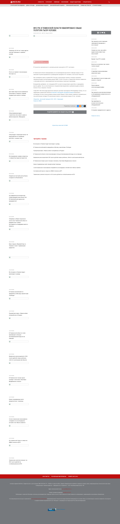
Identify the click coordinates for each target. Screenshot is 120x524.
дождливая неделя (42, 5)
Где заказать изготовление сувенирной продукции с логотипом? (99, 43)
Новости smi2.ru (95, 115)
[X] (85, 106)
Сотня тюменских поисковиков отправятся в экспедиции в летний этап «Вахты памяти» (57, 167)
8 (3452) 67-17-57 (67, 492)
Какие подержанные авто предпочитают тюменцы (47, 164)
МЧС (55, 99)
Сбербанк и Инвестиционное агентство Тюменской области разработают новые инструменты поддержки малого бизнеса (18, 222)
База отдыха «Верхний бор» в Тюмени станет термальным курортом (17, 245)
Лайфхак (56, 2)
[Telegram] (82, 106)
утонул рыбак (97, 5)
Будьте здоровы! (75, 2)
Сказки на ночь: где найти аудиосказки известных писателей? (98, 52)
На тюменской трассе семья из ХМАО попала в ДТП (47, 171)
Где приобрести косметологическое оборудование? (97, 103)
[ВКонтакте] (78, 106)
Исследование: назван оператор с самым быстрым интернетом (18, 157)
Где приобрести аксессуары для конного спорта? (100, 79)
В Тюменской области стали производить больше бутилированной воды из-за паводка (57, 154)
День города (30, 5)
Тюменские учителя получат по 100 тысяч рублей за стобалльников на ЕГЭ (54, 174)
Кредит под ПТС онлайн (98, 59)
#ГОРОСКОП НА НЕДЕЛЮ (18, 5)
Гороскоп (49, 2)
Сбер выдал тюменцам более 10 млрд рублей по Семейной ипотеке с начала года (18, 136)
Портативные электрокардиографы (97, 86)
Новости (41, 2)
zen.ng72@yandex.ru (66, 489)
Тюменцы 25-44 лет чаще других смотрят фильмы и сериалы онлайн (18, 52)
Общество (36, 99)
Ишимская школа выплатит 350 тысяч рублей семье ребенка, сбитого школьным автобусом (58, 157)
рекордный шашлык (72, 5)
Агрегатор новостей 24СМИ (60, 125)
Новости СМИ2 (37, 101)
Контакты (46, 476)
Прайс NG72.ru (73, 476)
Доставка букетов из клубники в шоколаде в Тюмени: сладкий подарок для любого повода (18, 93)
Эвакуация (60, 99)
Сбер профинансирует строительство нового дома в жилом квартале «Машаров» (18, 115)
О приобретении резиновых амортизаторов (99, 72)
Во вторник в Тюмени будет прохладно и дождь (46, 144)
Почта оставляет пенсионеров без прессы (18, 72)
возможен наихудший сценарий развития (62, 92)
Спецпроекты (87, 2)
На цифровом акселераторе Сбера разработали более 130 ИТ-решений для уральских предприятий (18, 198)
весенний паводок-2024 (46, 99)
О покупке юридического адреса (101, 110)
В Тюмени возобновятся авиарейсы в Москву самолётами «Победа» (52, 147)
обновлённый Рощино (57, 5)
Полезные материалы (58, 476)
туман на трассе (85, 5)
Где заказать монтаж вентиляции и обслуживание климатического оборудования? (101, 94)
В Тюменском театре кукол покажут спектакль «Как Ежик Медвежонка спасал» (54, 161)
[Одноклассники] (80, 106)
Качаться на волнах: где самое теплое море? (100, 65)
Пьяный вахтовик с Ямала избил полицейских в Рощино (48, 150)
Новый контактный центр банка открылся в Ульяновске (18, 176)
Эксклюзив (64, 2)
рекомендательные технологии (39, 498)
